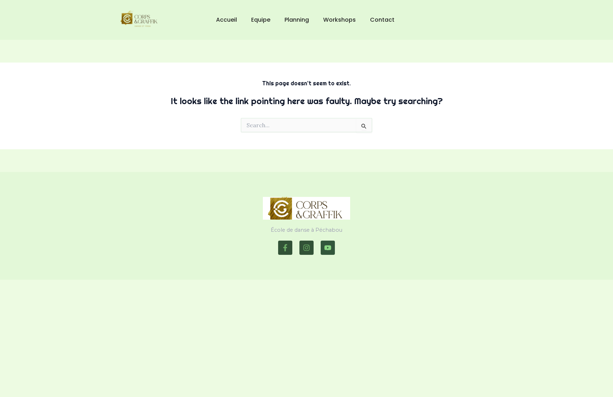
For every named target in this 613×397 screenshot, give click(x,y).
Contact (382, 20)
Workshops (339, 20)
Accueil (226, 20)
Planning (297, 20)
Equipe (260, 20)
